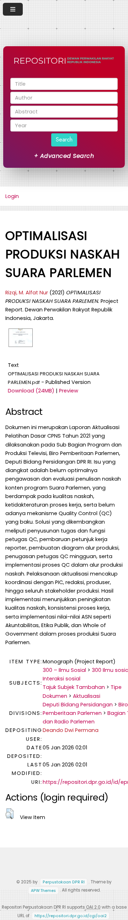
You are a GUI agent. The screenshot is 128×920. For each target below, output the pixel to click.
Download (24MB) (31, 390)
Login (12, 196)
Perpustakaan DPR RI (64, 882)
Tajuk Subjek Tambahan (74, 687)
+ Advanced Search (64, 156)
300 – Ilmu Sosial (64, 670)
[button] (9, 813)
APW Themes (43, 890)
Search (64, 140)
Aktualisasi (86, 696)
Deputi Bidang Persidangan (78, 704)
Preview (68, 390)
